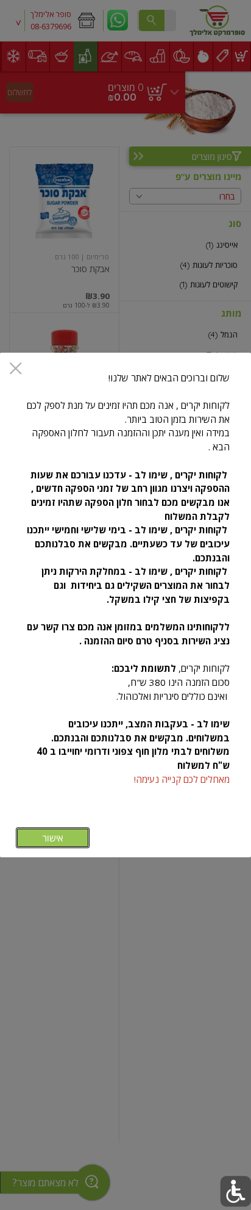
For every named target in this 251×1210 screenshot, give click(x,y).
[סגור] (15, 369)
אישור (53, 838)
